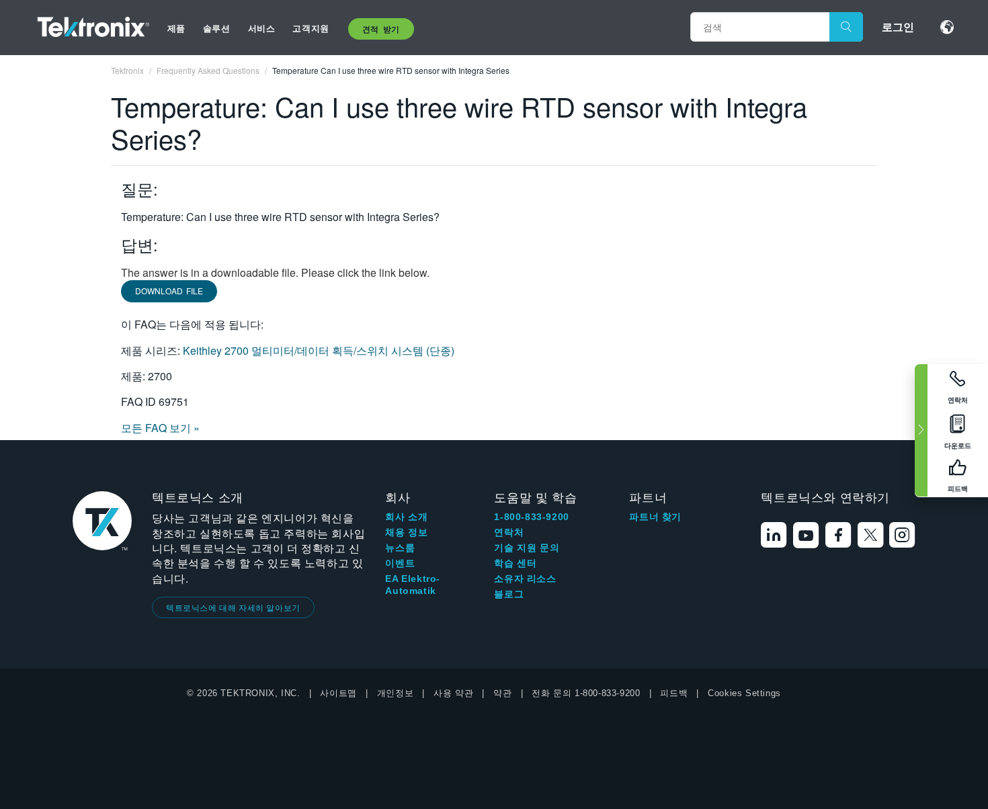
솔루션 (217, 28)
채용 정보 (406, 532)
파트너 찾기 (655, 516)
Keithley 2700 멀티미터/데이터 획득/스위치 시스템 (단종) (318, 350)
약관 (502, 693)
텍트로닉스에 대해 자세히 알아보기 (233, 607)
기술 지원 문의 (526, 547)
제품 (176, 28)
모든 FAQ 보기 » (160, 427)
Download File (169, 290)
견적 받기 (381, 29)
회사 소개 (406, 516)
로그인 (898, 26)
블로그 (509, 594)
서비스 (262, 28)
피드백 (674, 693)
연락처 (509, 532)
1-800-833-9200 (531, 516)
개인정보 (395, 693)
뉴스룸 (400, 547)
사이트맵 (338, 693)
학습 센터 (515, 563)
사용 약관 (453, 693)
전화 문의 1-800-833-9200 (586, 693)
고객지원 (310, 28)
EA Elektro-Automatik (412, 584)
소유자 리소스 (525, 578)
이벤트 (400, 563)
